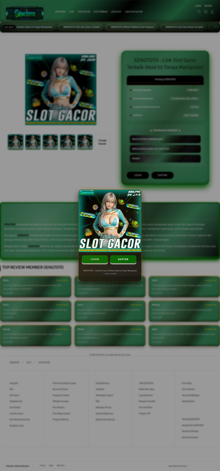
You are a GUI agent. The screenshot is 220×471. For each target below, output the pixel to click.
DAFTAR (123, 259)
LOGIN (95, 259)
